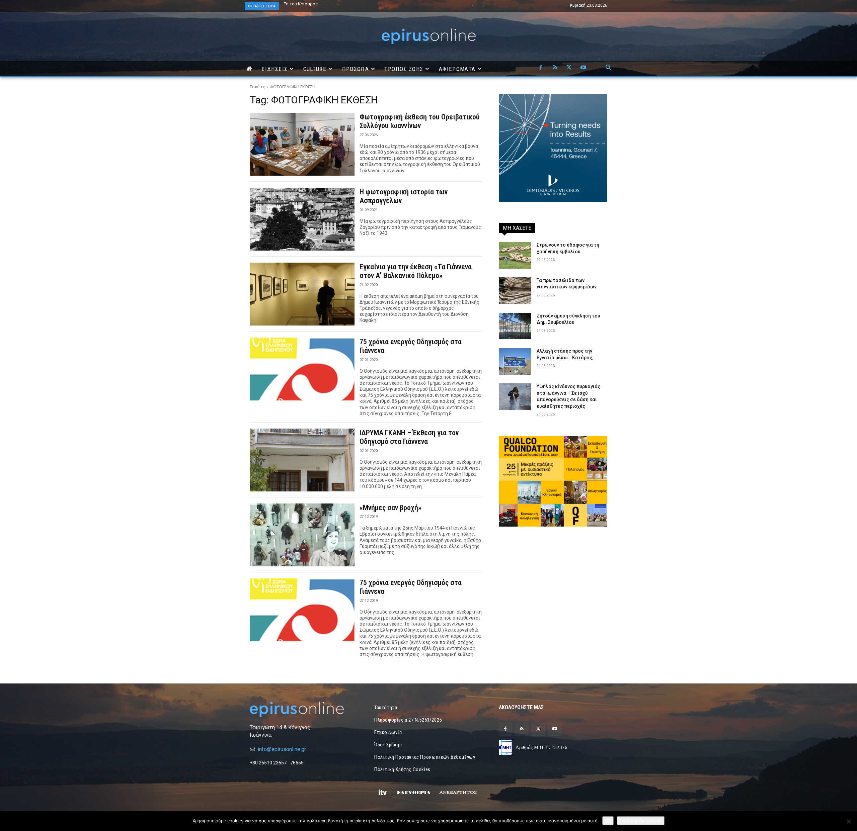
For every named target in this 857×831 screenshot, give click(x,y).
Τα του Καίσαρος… (302, 3)
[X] (569, 68)
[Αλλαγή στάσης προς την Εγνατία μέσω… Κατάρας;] (515, 361)
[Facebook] (541, 68)
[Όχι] (848, 821)
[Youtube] (583, 68)
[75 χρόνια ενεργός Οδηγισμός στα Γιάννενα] (302, 369)
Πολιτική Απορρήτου (641, 820)
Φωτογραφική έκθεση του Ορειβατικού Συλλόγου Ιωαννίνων (420, 121)
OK (608, 820)
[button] (608, 68)
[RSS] (555, 68)
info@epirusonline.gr (282, 749)
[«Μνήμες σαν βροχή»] (302, 534)
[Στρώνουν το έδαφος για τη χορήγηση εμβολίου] (515, 255)
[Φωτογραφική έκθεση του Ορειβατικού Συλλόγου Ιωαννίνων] (302, 144)
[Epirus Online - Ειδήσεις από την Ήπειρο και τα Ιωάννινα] (304, 709)
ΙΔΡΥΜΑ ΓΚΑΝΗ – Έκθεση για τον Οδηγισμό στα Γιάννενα (409, 437)
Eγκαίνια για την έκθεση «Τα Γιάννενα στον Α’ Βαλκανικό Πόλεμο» (416, 271)
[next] (483, 6)
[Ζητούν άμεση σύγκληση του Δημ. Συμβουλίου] (515, 326)
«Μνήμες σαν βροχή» (390, 507)
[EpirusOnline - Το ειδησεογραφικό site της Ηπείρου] (428, 36)
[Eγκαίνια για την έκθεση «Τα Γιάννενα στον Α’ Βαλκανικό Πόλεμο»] (302, 294)
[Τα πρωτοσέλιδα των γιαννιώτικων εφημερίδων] (515, 290)
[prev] (473, 6)
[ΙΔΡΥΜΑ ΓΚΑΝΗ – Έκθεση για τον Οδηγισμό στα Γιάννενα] (302, 460)
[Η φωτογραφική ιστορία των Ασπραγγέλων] (302, 219)
